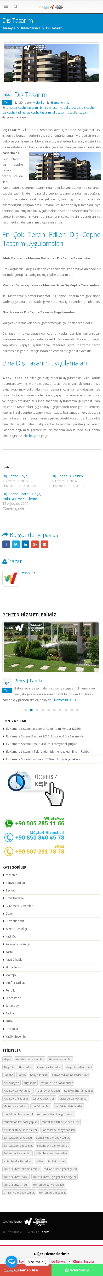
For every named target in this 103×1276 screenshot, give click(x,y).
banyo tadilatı (39, 1075)
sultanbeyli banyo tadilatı (53, 1145)
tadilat (74, 112)
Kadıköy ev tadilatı (48, 1090)
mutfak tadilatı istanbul (18, 1114)
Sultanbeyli (13, 1006)
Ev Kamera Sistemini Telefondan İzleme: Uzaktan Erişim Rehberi (49, 751)
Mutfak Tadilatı (16, 983)
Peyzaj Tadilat (29, 680)
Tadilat (10, 1013)
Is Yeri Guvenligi (16, 929)
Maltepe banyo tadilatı (73, 1098)
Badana (8, 1075)
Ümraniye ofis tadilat (52, 1192)
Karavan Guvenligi (18, 944)
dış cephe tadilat (13, 112)
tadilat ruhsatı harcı (16, 1177)
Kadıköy (11, 936)
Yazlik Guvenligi (16, 1036)
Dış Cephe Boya (14, 476)
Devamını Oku (64, 700)
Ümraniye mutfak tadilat (19, 1192)
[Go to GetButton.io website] (11, 1271)
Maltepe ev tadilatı (15, 1106)
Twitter (16, 544)
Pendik (10, 990)
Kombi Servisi (55, 1261)
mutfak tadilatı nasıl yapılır (20, 1122)
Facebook (6, 544)
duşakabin (29, 1083)
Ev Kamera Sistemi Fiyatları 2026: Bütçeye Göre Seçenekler (45, 736)
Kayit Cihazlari (15, 960)
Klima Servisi (14, 967)
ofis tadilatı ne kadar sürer (20, 1130)
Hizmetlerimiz (60, 102)
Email (44, 544)
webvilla (38, 102)
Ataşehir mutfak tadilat (18, 1067)
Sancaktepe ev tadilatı (18, 1137)
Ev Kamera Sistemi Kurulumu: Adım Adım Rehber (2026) (43, 729)
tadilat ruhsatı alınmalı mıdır (22, 1169)
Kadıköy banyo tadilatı (18, 1090)
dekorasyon (71, 107)
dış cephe (88, 107)
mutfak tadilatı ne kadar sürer (60, 1122)
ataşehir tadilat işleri (79, 1067)
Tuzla (9, 1021)
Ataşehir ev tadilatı (60, 1059)
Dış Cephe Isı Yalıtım (67, 476)
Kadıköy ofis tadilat (16, 1098)
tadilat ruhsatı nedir (16, 1184)
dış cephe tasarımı (39, 112)
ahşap (7, 1059)
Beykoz (10, 890)
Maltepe (11, 975)
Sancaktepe (13, 998)
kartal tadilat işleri (43, 1098)
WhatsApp (79, 1270)
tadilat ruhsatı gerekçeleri (60, 1169)
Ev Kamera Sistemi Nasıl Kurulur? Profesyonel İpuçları (42, 744)
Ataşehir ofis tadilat (49, 1067)
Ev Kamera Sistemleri (20, 906)
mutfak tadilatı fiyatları (68, 1106)
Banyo (21, 1075)
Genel (9, 913)
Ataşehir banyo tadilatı (29, 1059)
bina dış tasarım (51, 107)
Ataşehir (11, 875)
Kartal (9, 952)
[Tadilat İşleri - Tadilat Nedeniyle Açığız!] (51, 6)
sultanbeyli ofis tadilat (18, 1161)
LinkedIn (25, 544)
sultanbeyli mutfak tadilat (51, 1153)
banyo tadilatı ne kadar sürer (70, 1075)
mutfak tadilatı (41, 1106)
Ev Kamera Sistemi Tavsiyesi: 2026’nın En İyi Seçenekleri (43, 759)
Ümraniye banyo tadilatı (48, 1184)
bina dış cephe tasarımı (23, 107)
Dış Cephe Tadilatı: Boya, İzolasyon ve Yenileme (21, 496)
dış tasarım (60, 112)
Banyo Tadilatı (15, 883)
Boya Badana (15, 898)
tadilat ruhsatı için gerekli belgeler (54, 1177)
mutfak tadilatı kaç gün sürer (55, 1114)
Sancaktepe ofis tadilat (18, 1145)
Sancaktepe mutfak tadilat (53, 1137)
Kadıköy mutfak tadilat (78, 1090)
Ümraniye (12, 1029)
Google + (35, 544)
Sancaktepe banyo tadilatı (58, 1130)
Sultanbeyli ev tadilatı (17, 1153)
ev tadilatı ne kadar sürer (57, 1083)
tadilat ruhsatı (57, 1161)
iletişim (33, 435)
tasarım (85, 112)
